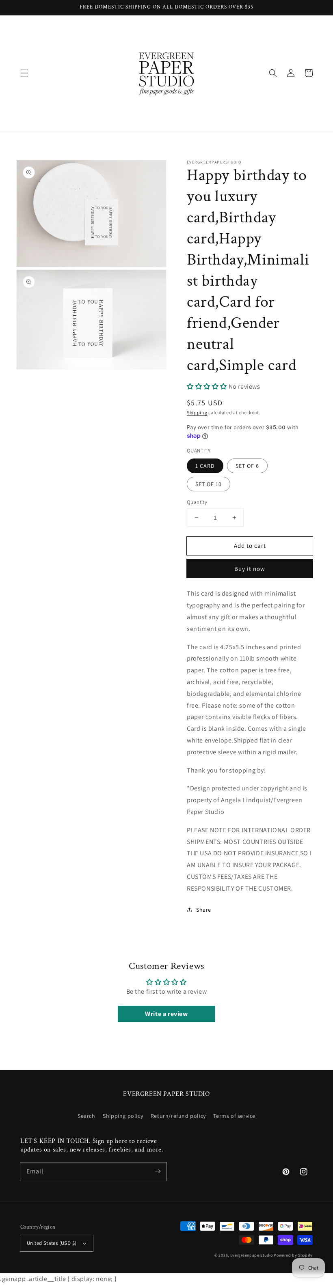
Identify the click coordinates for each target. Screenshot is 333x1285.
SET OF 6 (247, 465)
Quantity (197, 502)
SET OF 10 (208, 484)
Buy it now (249, 569)
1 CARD (205, 465)
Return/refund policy (178, 1115)
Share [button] (203, 909)
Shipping (197, 412)
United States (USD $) (51, 1243)
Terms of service (234, 1115)
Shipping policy (123, 1115)
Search (86, 1115)
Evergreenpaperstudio (251, 1255)
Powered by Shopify (293, 1255)
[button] (24, 73)
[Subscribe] (157, 1171)
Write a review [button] (166, 1013)
